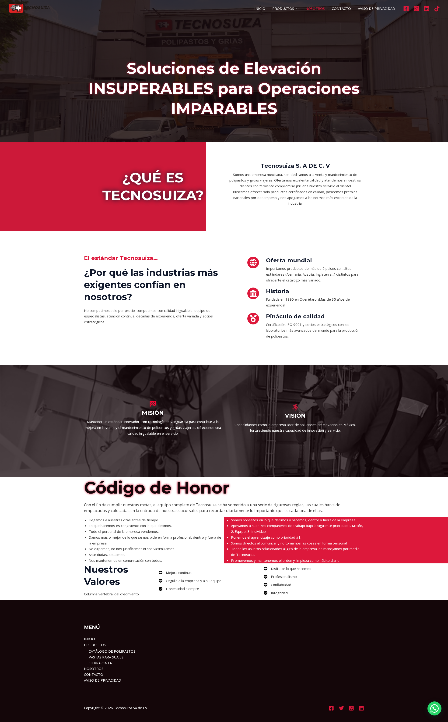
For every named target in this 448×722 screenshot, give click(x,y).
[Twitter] (341, 708)
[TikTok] (437, 8)
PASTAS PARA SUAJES (106, 657)
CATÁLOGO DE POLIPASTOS (112, 651)
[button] (296, 8)
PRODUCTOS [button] (283, 8)
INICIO (259, 8)
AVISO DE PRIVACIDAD (376, 8)
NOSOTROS (315, 8)
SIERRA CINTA (100, 663)
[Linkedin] (427, 8)
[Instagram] (416, 8)
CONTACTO (341, 8)
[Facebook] (406, 8)
